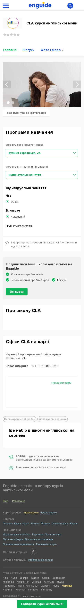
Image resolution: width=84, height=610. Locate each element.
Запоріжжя (59, 578)
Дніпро (24, 578)
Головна (8, 523)
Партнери (37, 534)
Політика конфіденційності (19, 544)
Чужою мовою (48, 512)
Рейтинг (35, 523)
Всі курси (17, 292)
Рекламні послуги (46, 544)
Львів (14, 578)
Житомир (49, 581)
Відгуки (45, 523)
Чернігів (8, 589)
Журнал (74, 523)
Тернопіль (9, 585)
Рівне (56, 585)
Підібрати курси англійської (42, 604)
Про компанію (53, 534)
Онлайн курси (60, 523)
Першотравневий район (19, 419)
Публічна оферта (13, 539)
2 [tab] (13, 102)
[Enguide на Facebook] (33, 552)
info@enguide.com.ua (40, 560)
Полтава (33, 589)
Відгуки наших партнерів (39, 539)
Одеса (35, 578)
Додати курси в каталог (17, 534)
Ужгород (46, 589)
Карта (25, 523)
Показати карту (61, 382)
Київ (5, 578)
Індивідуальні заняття (52, 419)
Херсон (45, 585)
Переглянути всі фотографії (26, 113)
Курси (17, 523)
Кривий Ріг (23, 581)
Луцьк (60, 581)
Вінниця (36, 581)
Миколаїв (8, 581)
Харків (46, 578)
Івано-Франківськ (28, 585)
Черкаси (20, 589)
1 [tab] (8, 102)
